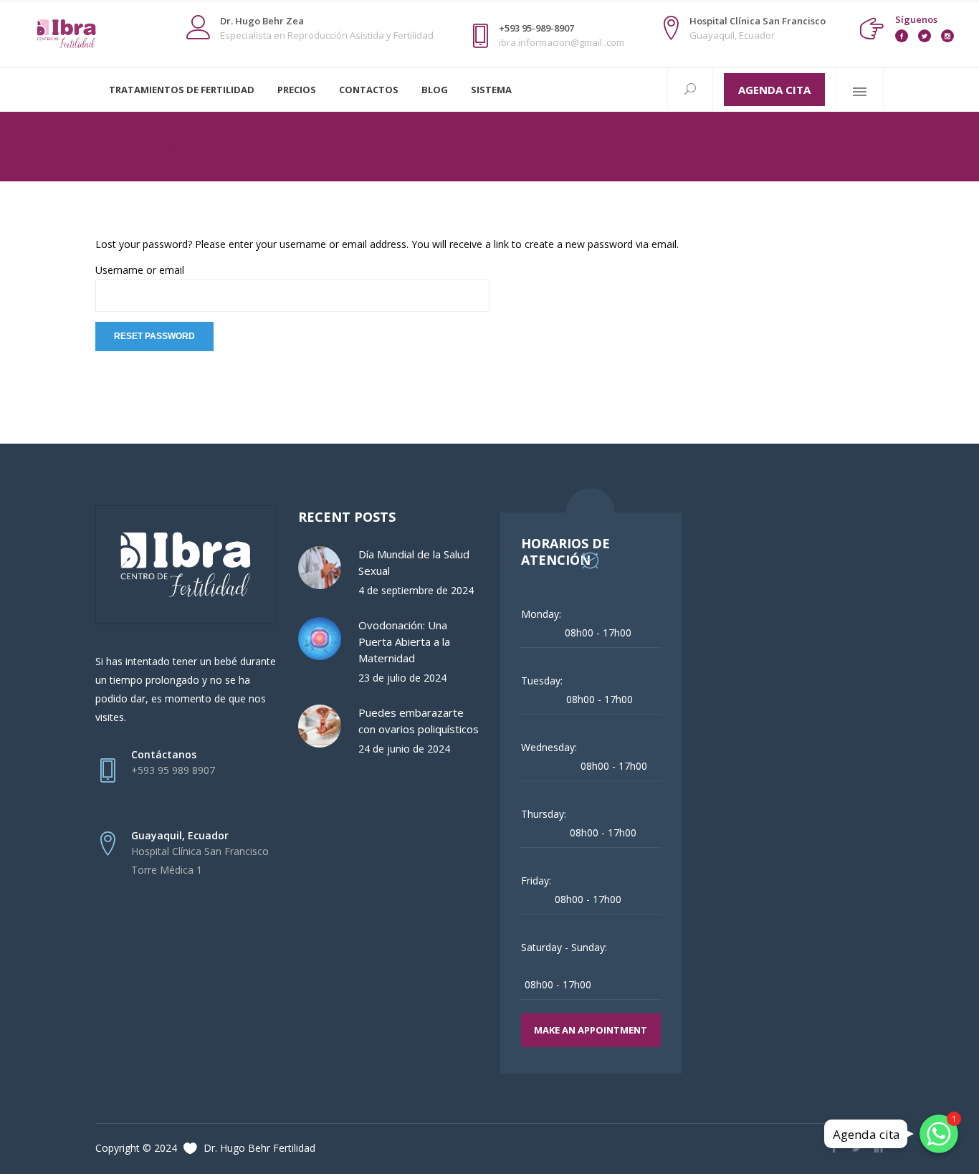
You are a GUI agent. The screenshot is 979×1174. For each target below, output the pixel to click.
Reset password (154, 336)
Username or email (139, 270)
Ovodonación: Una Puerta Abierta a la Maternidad (404, 641)
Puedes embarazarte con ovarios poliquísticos (418, 720)
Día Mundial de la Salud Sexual (413, 562)
